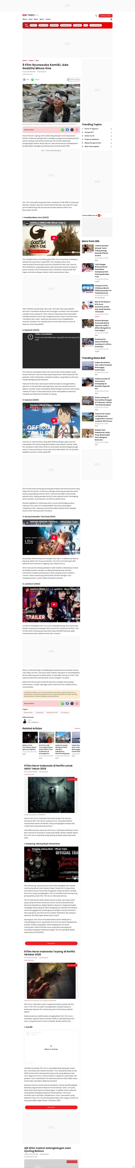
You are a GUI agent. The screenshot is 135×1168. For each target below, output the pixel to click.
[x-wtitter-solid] (72, 129)
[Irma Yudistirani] (25, 721)
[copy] (76, 129)
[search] (96, 16)
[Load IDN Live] (97, 227)
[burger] (111, 19)
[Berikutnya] (80, 740)
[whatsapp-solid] (62, 129)
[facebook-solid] (67, 129)
